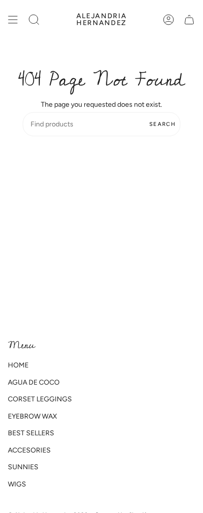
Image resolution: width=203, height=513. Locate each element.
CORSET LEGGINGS (40, 399)
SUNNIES (23, 467)
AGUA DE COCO (34, 382)
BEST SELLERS (31, 433)
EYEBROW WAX (32, 416)
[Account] (168, 19)
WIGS (17, 484)
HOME (18, 365)
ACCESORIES (29, 450)
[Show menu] (12, 19)
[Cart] (189, 19)
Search (162, 124)
